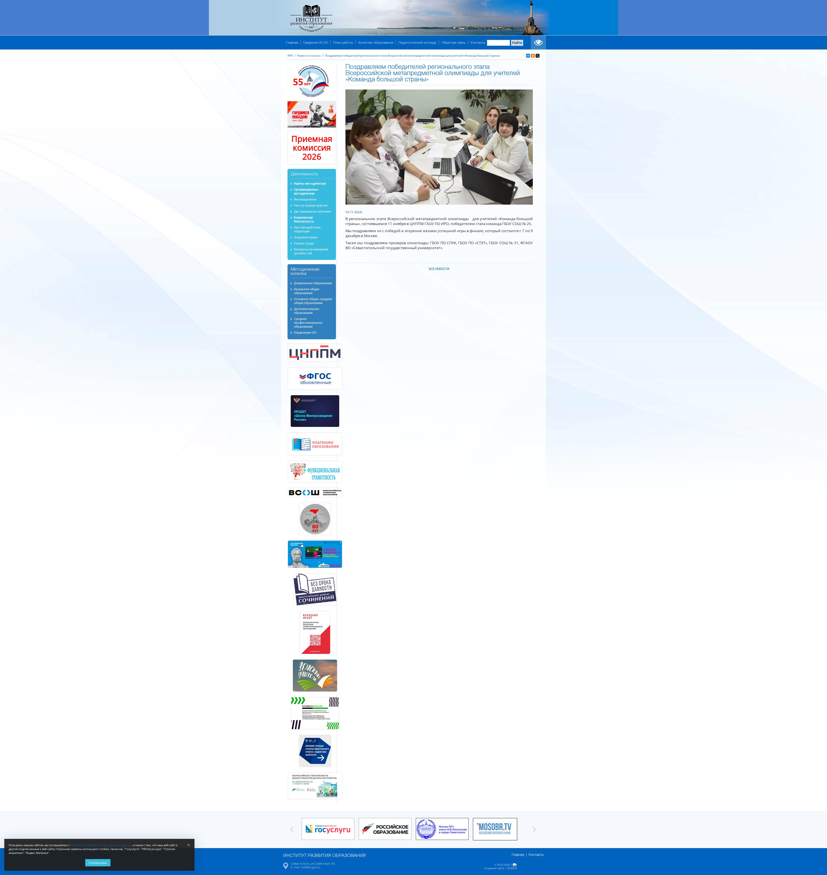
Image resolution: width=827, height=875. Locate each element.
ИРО (290, 55)
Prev (292, 829)
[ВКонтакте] (528, 56)
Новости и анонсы (309, 55)
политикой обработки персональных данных (101, 845)
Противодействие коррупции (307, 229)
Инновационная (305, 199)
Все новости (439, 269)
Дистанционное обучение (312, 211)
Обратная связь (453, 42)
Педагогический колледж (417, 42)
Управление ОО (305, 333)
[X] (537, 56)
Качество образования (375, 42)
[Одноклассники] (533, 56)
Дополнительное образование (306, 311)
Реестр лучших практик (311, 205)
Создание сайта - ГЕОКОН (500, 868)
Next (534, 829)
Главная (292, 42)
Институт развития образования (324, 856)
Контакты (478, 42)
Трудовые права (305, 237)
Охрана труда (304, 243)
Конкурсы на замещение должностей (311, 251)
